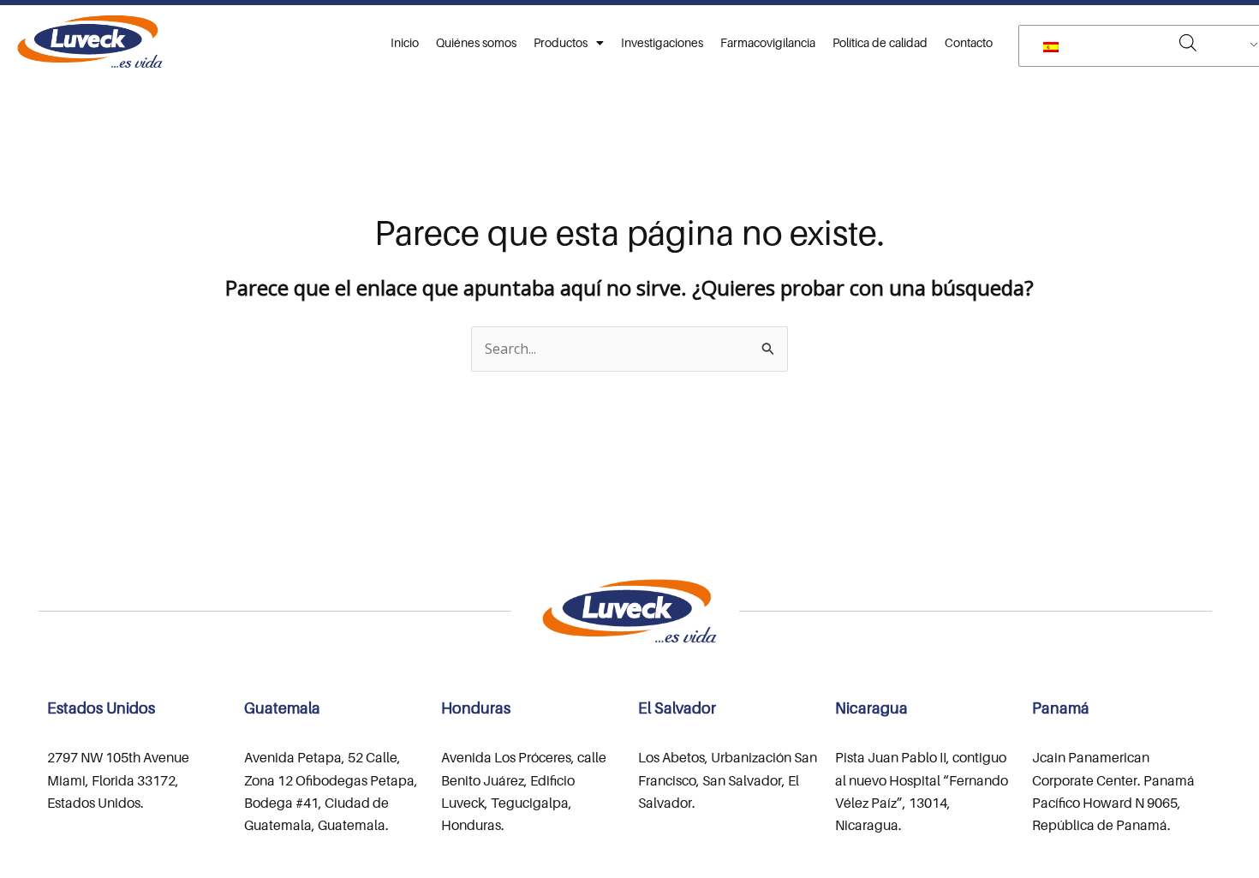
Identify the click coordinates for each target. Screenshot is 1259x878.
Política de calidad (880, 42)
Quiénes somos (476, 42)
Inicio (405, 42)
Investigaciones (662, 42)
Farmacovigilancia (767, 42)
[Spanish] (1143, 46)
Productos (561, 42)
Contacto (969, 42)
